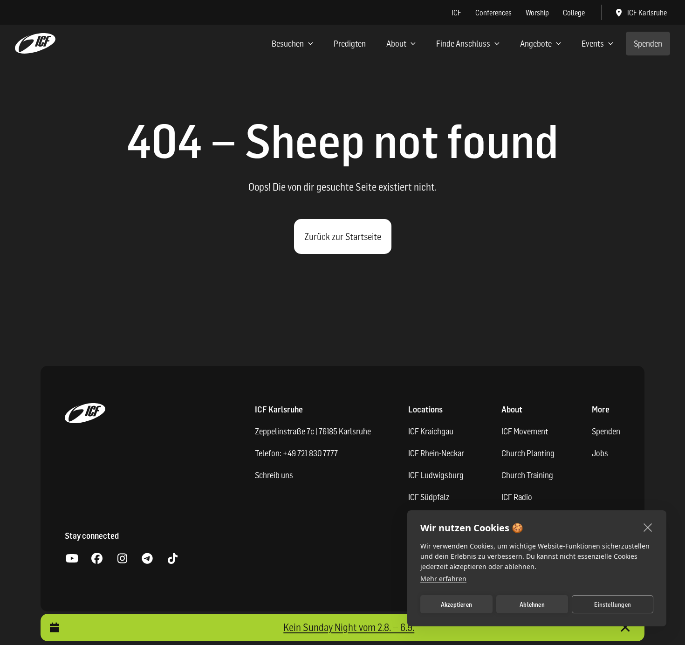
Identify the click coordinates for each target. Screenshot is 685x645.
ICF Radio (516, 497)
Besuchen (288, 43)
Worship (537, 12)
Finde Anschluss (463, 43)
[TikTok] (172, 559)
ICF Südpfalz (428, 497)
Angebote (536, 43)
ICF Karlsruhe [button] (647, 12)
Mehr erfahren (443, 578)
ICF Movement (524, 431)
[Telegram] (147, 559)
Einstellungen (612, 604)
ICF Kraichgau (430, 431)
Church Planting (528, 453)
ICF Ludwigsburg (436, 475)
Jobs (600, 453)
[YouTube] (72, 559)
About (396, 43)
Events (593, 43)
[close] (648, 527)
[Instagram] (122, 559)
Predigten (350, 43)
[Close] (625, 627)
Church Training (527, 475)
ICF (456, 12)
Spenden (648, 43)
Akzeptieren (456, 604)
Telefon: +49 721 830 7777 (296, 453)
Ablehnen (532, 604)
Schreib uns (274, 475)
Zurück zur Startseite (342, 236)
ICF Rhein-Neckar (436, 453)
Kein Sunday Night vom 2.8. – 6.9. (348, 627)
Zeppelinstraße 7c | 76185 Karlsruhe (313, 431)
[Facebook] (97, 559)
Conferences (493, 12)
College (574, 12)
